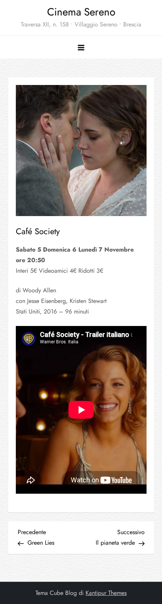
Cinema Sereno (81, 12)
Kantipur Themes (106, 593)
